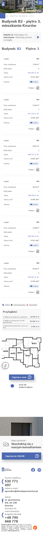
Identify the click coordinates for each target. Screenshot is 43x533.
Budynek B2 (23, 16)
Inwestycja (14, 16)
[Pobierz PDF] (37, 88)
